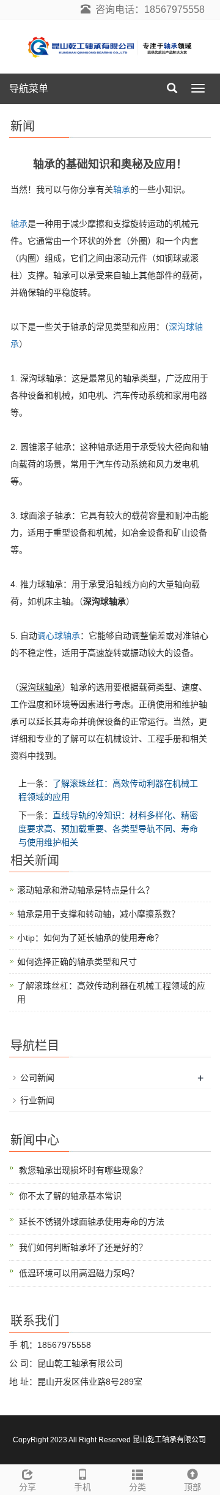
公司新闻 (37, 1077)
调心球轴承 (58, 636)
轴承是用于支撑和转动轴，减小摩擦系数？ (98, 914)
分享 (27, 1487)
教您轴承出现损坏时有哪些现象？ (83, 1170)
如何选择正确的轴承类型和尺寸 (77, 962)
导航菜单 (28, 88)
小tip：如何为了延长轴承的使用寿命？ (90, 938)
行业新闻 (37, 1100)
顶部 (192, 1487)
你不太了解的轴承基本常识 (70, 1196)
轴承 (121, 189)
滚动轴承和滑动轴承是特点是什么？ (85, 890)
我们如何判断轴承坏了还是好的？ (83, 1247)
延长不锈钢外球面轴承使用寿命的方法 (91, 1222)
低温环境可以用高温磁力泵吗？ (79, 1273)
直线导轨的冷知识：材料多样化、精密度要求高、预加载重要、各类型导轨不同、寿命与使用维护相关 (108, 828)
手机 (82, 1487)
